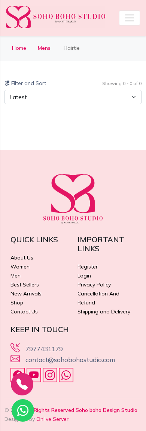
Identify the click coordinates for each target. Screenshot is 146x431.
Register (87, 266)
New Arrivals (26, 293)
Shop (16, 302)
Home (19, 48)
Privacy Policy (94, 284)
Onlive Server (52, 419)
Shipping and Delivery (103, 311)
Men (15, 275)
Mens (45, 48)
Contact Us (24, 311)
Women (20, 266)
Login (84, 275)
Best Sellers (24, 284)
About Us (21, 257)
